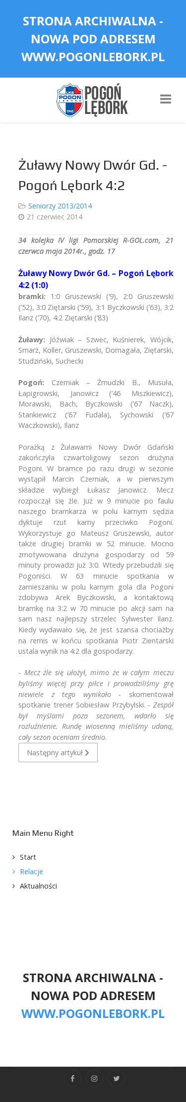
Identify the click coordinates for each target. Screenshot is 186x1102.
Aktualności (38, 886)
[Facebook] (72, 1078)
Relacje (31, 871)
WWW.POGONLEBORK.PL (93, 56)
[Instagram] (94, 1078)
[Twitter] (116, 1078)
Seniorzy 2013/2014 (60, 205)
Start (28, 857)
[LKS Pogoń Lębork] (93, 99)
